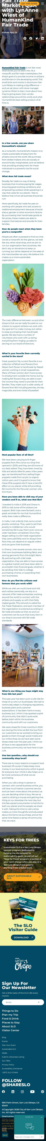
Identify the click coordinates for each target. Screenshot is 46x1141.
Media (4, 1053)
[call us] (16, 4)
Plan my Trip (10, 1014)
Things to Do (10, 1010)
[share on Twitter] (36, 38)
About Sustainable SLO (19, 877)
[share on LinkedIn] (42, 38)
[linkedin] (12, 1091)
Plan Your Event (9, 1045)
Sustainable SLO (9, 1049)
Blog (4, 1037)
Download (21, 937)
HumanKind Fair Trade (13, 68)
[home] (5, 3)
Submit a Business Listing (13, 1057)
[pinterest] (42, 1091)
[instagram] (22, 1091)
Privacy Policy (8, 1065)
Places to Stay (11, 1022)
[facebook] (3, 1091)
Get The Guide (29, 3)
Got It (5, 1135)
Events (5, 1041)
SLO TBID (6, 1061)
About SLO (9, 1026)
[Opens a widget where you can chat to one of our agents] (29, 1127)
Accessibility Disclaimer (12, 1069)
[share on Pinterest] (24, 38)
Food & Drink (10, 1018)
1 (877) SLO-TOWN (10, 1072)
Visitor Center (10, 1030)
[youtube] (32, 1091)
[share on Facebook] (30, 38)
